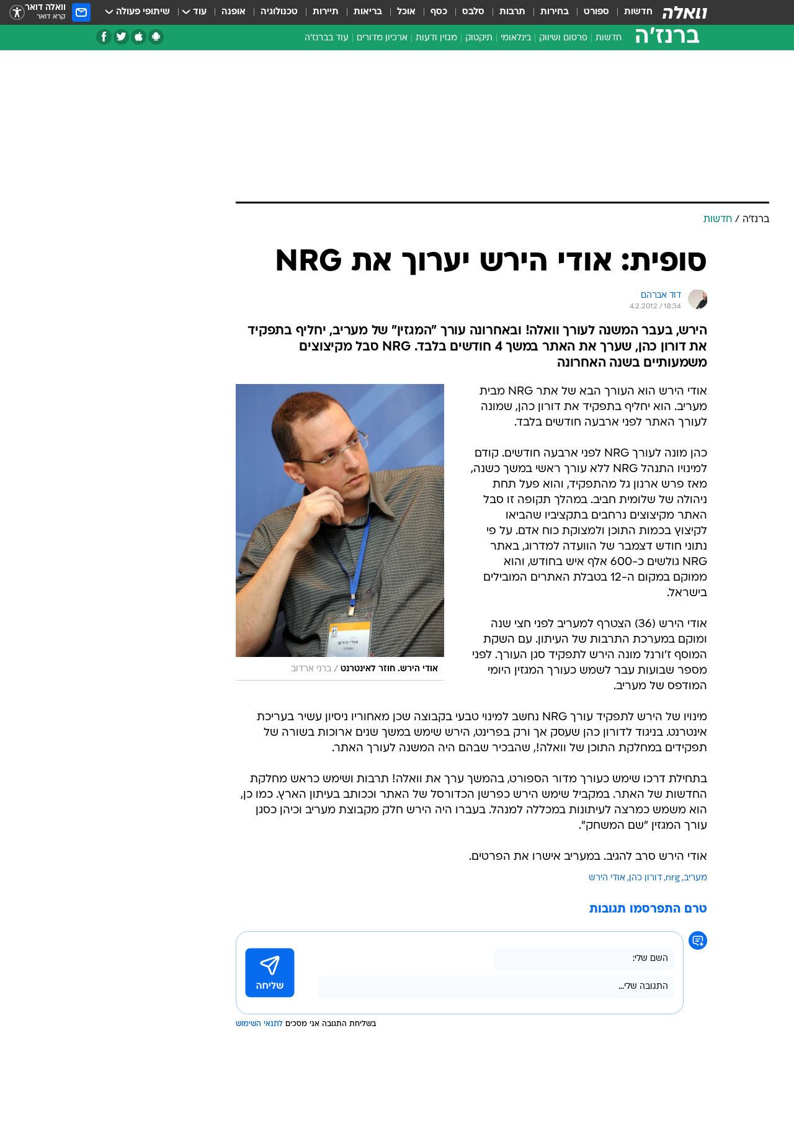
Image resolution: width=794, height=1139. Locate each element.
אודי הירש (607, 878)
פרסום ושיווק (563, 38)
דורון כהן (645, 878)
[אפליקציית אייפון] (138, 37)
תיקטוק (479, 38)
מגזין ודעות (436, 38)
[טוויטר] (121, 37)
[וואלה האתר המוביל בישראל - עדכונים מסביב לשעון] (684, 12)
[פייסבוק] (104, 37)
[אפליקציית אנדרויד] (156, 37)
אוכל (406, 12)
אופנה (233, 12)
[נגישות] (17, 12)
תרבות (512, 12)
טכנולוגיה (279, 12)
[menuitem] (631, 12)
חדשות (638, 12)
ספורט (596, 12)
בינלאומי (516, 38)
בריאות (368, 12)
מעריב (695, 878)
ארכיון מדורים (382, 38)
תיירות (326, 12)
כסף (438, 12)
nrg (673, 878)
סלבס (473, 12)
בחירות (554, 12)
